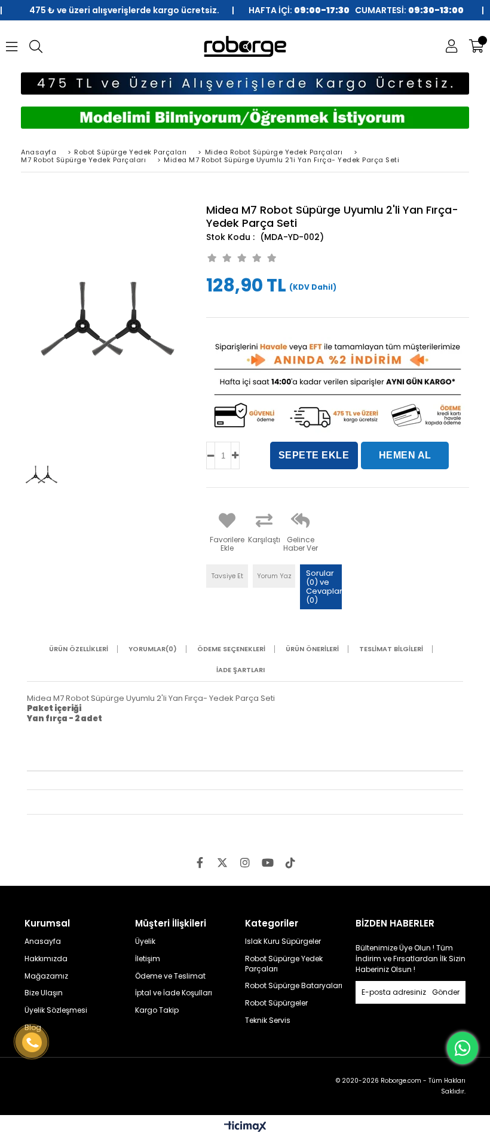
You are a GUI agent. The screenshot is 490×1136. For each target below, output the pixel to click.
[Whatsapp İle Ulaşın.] (462, 1048)
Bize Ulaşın (43, 993)
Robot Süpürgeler (276, 1003)
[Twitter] (222, 862)
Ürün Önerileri (312, 649)
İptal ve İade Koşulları (173, 993)
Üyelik (145, 941)
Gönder (446, 992)
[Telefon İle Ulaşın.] (32, 1042)
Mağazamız (46, 976)
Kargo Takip (157, 1010)
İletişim (147, 959)
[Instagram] (245, 862)
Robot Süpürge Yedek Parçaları (284, 964)
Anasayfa (42, 941)
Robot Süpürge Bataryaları (293, 986)
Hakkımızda (46, 959)
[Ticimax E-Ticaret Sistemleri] (245, 1127)
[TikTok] (290, 862)
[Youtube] (267, 862)
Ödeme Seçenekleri (231, 649)
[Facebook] (199, 862)
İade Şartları (240, 670)
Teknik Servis (267, 1020)
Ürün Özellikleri (78, 649)
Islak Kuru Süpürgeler (283, 941)
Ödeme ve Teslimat (170, 976)
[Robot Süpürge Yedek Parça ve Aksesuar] (245, 46)
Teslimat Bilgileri (391, 649)
